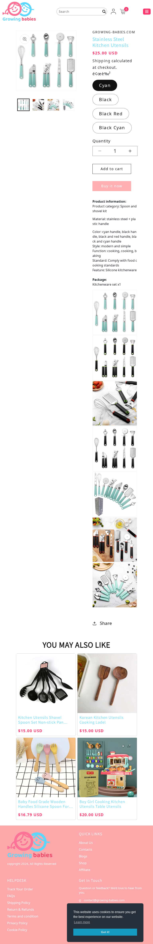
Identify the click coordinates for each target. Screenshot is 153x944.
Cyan (105, 85)
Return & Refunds (20, 909)
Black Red (111, 113)
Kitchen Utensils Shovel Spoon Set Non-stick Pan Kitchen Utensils (41, 720)
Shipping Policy (18, 903)
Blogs (83, 856)
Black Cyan (112, 127)
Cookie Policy (17, 930)
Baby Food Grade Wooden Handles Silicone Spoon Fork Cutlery (44, 804)
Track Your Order (20, 889)
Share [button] (106, 623)
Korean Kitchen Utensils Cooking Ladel (101, 720)
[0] (123, 11)
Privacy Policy (17, 923)
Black (105, 99)
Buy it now (111, 185)
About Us (86, 842)
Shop (83, 863)
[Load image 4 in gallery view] (53, 105)
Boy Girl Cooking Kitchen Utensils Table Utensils (102, 804)
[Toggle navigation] (147, 12)
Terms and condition (22, 916)
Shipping (101, 60)
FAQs (11, 896)
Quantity (101, 141)
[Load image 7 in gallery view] (68, 105)
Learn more (82, 922)
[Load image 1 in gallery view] (23, 105)
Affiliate (84, 870)
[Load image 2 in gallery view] (38, 105)
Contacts (85, 849)
